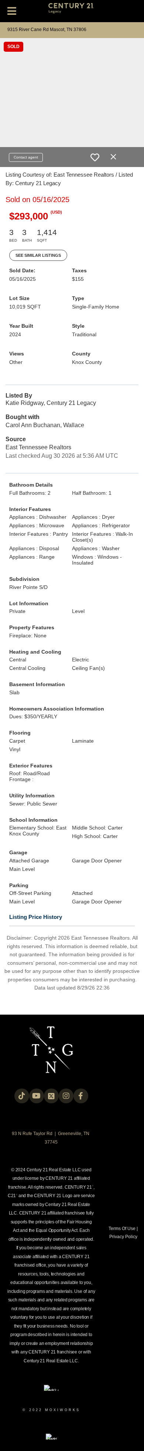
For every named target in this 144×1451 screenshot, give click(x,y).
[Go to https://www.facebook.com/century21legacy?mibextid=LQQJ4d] (80, 1096)
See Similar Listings (38, 255)
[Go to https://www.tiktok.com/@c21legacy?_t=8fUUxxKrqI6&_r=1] (21, 1096)
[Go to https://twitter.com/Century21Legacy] (51, 1096)
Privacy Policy (123, 1236)
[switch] (95, 157)
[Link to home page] (72, 11)
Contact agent (26, 157)
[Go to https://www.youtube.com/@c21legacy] (36, 1096)
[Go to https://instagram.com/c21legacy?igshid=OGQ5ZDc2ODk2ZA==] (66, 1096)
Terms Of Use (122, 1228)
